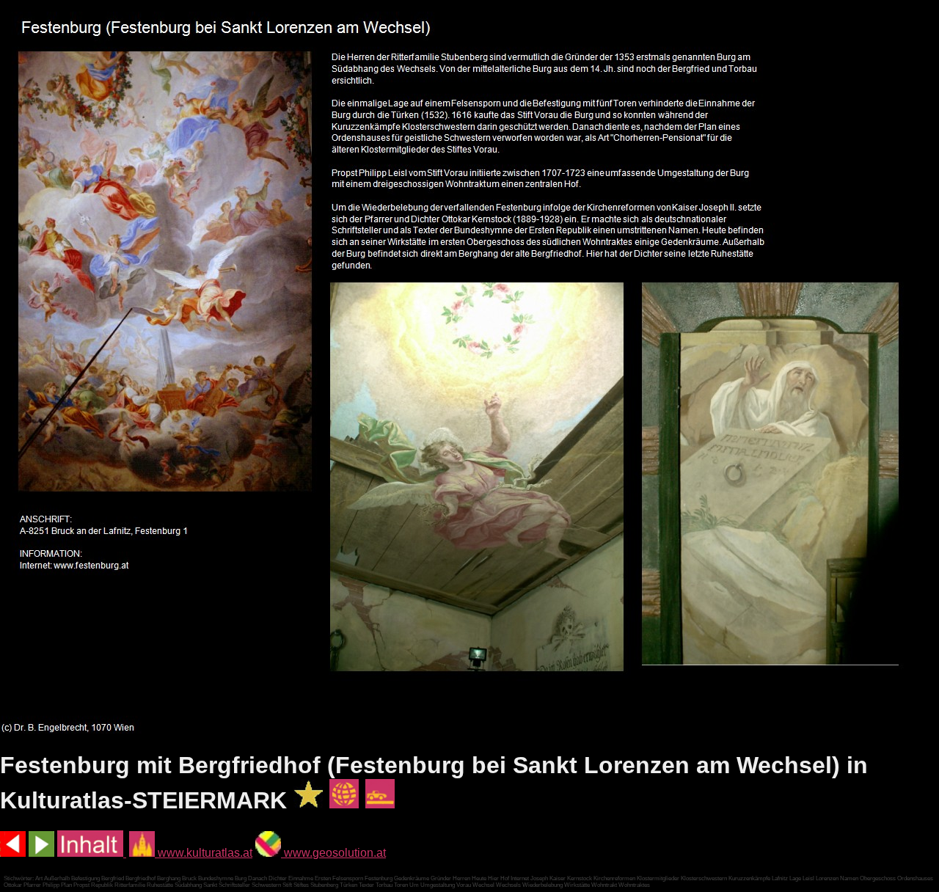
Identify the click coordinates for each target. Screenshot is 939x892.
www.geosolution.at (333, 853)
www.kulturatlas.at (203, 853)
